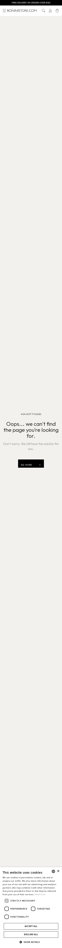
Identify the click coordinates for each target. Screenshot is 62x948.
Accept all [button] (31, 926)
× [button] (58, 871)
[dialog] (31, 907)
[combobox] (53, 871)
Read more (40, 894)
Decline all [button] (31, 934)
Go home (26, 465)
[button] (43, 11)
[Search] (43, 11)
